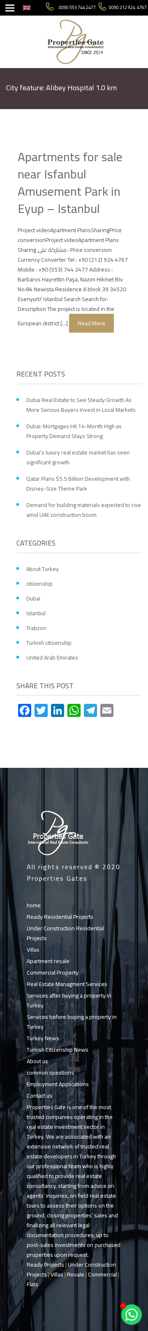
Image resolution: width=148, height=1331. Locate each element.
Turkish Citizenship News (57, 1049)
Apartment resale (48, 961)
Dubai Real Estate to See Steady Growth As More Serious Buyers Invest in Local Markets (81, 405)
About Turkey (42, 569)
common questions (50, 1072)
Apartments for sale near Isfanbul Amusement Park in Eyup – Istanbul (70, 182)
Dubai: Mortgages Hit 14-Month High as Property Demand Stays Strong (74, 431)
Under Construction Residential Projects (65, 933)
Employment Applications (58, 1084)
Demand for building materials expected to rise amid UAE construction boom (83, 510)
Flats (32, 1284)
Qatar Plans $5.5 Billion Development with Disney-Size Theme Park (78, 483)
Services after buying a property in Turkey (69, 1000)
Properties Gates (57, 878)
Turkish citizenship (49, 642)
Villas (33, 949)
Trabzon (36, 628)
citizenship (39, 583)
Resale (75, 1274)
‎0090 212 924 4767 (128, 7)
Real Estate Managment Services (67, 984)
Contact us (39, 1095)
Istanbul (36, 613)
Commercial (102, 1274)
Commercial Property (53, 972)
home (34, 905)
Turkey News (43, 1038)
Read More (91, 323)
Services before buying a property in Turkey (72, 1021)
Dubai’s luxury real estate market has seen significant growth (78, 457)
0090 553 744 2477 (77, 7)
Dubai (33, 598)
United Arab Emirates (52, 657)
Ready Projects (45, 1264)
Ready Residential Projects (60, 916)
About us (37, 1061)
